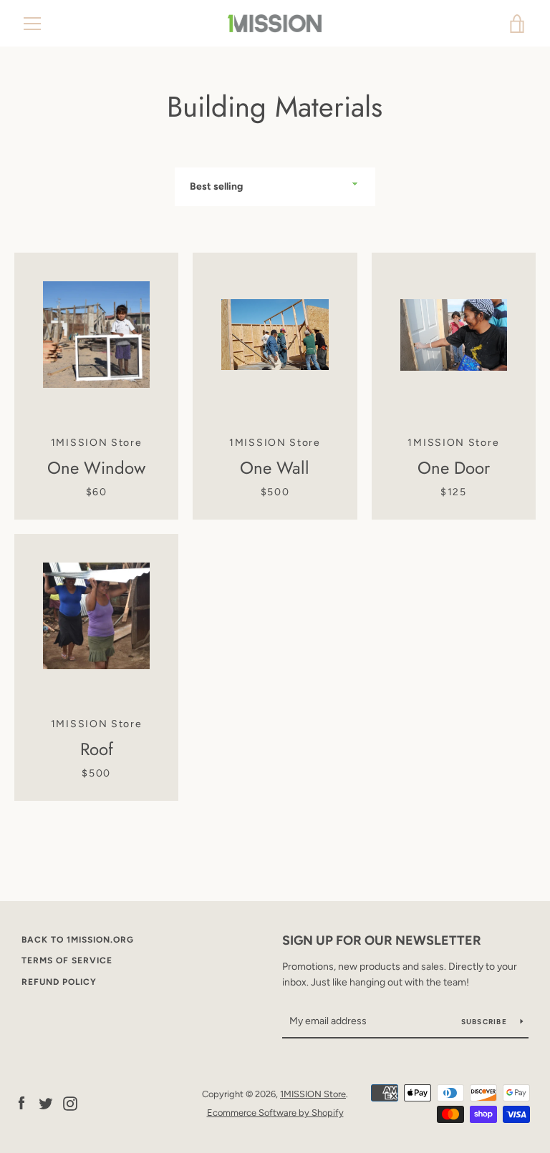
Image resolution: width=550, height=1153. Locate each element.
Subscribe (485, 1021)
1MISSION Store (313, 1094)
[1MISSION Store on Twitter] (46, 1102)
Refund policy (59, 982)
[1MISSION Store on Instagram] (70, 1102)
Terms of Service (66, 960)
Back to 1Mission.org (77, 940)
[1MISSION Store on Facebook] (21, 1102)
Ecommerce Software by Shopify (275, 1112)
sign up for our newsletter (381, 940)
